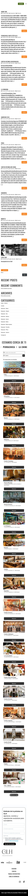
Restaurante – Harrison (5, 319)
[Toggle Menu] (26, 3)
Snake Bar (4, 12)
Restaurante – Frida (4, 313)
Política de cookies (22, 893)
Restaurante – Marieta (4, 321)
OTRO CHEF (4, 257)
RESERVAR (21, 4)
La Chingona (4, 89)
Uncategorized (3, 335)
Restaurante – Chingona (5, 311)
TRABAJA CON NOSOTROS (14, 874)
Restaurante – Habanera (5, 316)
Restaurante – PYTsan (4, 329)
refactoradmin (13, 13)
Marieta (3, 219)
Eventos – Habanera (4, 303)
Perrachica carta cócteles (9, 36)
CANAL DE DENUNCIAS (14, 876)
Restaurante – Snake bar (5, 332)
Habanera (4, 193)
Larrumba (2, 305)
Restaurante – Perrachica (5, 327)
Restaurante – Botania (4, 308)
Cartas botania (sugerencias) (10, 62)
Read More (24, 31)
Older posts (4, 270)
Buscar (2, 272)
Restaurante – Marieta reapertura (6, 324)
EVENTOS (14, 871)
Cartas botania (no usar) (8, 167)
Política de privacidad (12, 893)
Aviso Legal (4, 893)
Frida (2, 143)
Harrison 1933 (5, 117)
